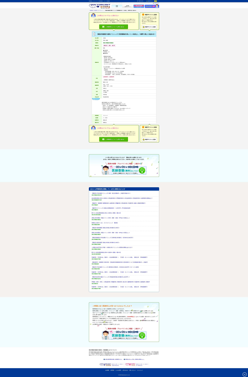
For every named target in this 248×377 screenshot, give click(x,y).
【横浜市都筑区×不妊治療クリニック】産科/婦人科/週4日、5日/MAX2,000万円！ (113, 237)
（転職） (116, 6)
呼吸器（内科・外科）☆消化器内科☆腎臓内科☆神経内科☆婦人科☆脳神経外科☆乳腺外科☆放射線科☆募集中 (121, 282)
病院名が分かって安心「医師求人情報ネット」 (134, 359)
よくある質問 (118, 370)
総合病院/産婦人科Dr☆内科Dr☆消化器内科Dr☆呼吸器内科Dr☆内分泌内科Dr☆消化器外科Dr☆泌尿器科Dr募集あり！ (122, 198)
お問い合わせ (125, 370)
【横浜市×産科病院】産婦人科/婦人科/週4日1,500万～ (106, 227)
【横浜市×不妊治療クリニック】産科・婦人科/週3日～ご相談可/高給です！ (111, 193)
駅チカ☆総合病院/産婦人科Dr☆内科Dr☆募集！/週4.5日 (106, 213)
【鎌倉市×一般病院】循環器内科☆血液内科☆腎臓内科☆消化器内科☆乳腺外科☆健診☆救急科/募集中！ (119, 203)
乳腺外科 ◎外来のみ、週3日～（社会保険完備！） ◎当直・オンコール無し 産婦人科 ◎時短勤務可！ (120, 257)
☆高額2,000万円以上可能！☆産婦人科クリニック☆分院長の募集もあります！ (112, 247)
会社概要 (107, 370)
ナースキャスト (142, 365)
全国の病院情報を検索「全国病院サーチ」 (113, 359)
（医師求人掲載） (139, 6)
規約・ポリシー (132, 370)
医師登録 (150, 6)
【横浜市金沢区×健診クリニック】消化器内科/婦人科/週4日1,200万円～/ (110, 277)
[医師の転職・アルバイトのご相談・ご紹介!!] (124, 170)
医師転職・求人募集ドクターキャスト (96, 10)
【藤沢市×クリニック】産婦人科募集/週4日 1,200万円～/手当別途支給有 (111, 208)
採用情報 (112, 370)
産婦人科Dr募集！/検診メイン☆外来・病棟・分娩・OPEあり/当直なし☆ (111, 218)
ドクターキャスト (117, 365)
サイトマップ (156, 3)
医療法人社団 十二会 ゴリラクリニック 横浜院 (105, 222)
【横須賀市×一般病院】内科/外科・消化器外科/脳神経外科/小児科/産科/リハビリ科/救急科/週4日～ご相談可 (120, 262)
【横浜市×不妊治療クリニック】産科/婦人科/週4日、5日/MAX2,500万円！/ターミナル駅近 (115, 267)
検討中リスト (152, 1)
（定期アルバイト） (127, 6)
